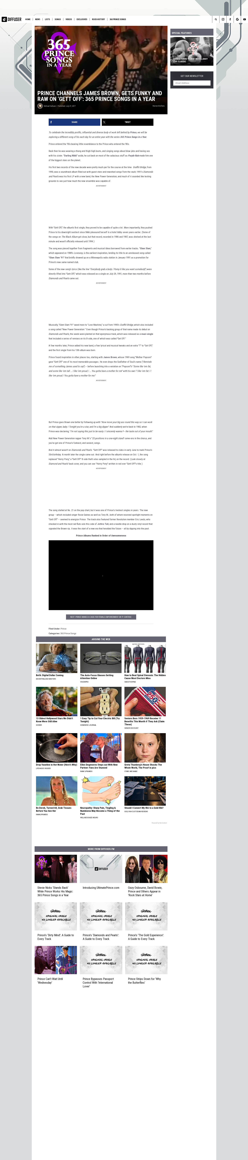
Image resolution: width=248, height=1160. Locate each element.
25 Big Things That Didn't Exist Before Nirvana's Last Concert (189, 60)
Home (27, 19)
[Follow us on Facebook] (230, 19)
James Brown (110, 357)
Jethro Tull (102, 524)
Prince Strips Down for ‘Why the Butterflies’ (144, 980)
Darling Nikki (70, 155)
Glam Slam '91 (56, 257)
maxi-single (147, 334)
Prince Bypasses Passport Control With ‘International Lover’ (98, 982)
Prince (133, 132)
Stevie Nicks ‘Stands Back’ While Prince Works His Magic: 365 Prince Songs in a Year (55, 891)
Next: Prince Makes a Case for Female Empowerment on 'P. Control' (101, 617)
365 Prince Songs (118, 19)
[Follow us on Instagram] (222, 19)
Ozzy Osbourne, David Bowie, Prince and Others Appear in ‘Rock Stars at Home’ (145, 891)
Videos (69, 19)
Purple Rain (133, 155)
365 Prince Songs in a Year (133, 137)
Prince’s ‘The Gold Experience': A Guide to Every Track (146, 937)
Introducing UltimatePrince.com (101, 887)
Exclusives (82, 19)
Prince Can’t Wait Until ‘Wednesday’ (50, 980)
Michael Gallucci (50, 106)
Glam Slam (145, 248)
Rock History (98, 19)
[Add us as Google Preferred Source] (237, 19)
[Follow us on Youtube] (244, 19)
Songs (58, 19)
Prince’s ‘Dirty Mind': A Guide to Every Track (55, 937)
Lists (47, 19)
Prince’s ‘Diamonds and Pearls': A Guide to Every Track (101, 937)
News (37, 19)
